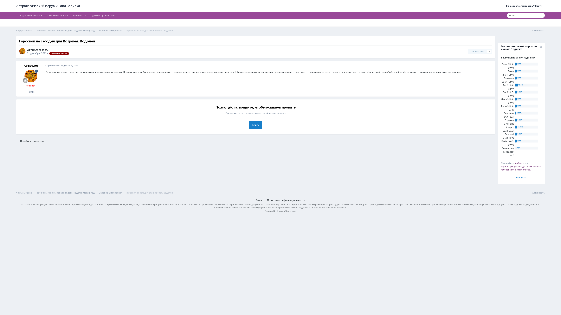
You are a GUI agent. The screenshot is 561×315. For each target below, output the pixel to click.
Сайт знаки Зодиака (57, 15)
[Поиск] (541, 15)
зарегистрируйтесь (511, 166)
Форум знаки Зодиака (30, 15)
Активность (79, 15)
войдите (519, 163)
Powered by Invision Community (280, 211)
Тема (259, 200)
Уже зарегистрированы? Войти (524, 6)
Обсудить (521, 177)
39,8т (31, 92)
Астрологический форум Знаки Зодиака (48, 6)
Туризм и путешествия (103, 15)
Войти (255, 125)
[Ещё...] (490, 65)
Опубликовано (61, 65)
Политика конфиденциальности (286, 200)
